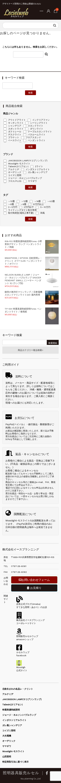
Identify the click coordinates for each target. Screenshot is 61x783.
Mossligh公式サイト (21, 669)
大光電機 (6, 735)
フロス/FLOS (14, 181)
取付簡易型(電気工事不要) (20, 213)
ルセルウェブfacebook (22, 654)
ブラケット (13, 137)
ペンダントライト (36, 140)
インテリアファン (40, 120)
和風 (42, 213)
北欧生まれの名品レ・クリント (17, 689)
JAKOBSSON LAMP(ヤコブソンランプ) (27, 160)
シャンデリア (14, 125)
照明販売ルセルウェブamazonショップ (27, 638)
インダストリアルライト (37, 169)
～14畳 (37, 201)
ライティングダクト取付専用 (22, 210)
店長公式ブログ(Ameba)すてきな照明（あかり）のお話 (31, 605)
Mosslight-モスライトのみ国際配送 (24, 520)
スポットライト (15, 128)
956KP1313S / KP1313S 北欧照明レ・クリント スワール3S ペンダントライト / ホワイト (23, 261)
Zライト (38, 166)
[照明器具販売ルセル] (16, 12)
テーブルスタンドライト (39, 131)
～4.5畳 (50, 201)
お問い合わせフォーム (36, 579)
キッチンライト (15, 123)
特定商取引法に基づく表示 (15, 761)
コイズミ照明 (14, 175)
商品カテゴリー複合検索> (30, 350)
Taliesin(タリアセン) (17, 166)
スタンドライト (35, 125)
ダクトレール (14, 131)
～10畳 (11, 201)
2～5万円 (12, 207)
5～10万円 (45, 207)
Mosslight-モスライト (18, 163)
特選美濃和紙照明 (11, 709)
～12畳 (24, 201)
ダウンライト (36, 128)
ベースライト (14, 140)
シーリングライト (38, 123)
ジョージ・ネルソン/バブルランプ (24, 178)
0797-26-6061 (18, 566)
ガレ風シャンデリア (37, 172)
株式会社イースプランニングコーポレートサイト (30, 622)
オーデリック (14, 172)
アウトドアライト (16, 120)
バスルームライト (36, 134)
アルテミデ (13, 169)
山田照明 (6, 756)
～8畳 (23, 204)
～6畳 (10, 204)
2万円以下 (28, 207)
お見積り (35, 587)
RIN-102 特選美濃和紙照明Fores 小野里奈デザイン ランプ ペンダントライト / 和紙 (23, 244)
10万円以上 (38, 204)
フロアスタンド (33, 137)
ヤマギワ (32, 181)
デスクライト (14, 134)
